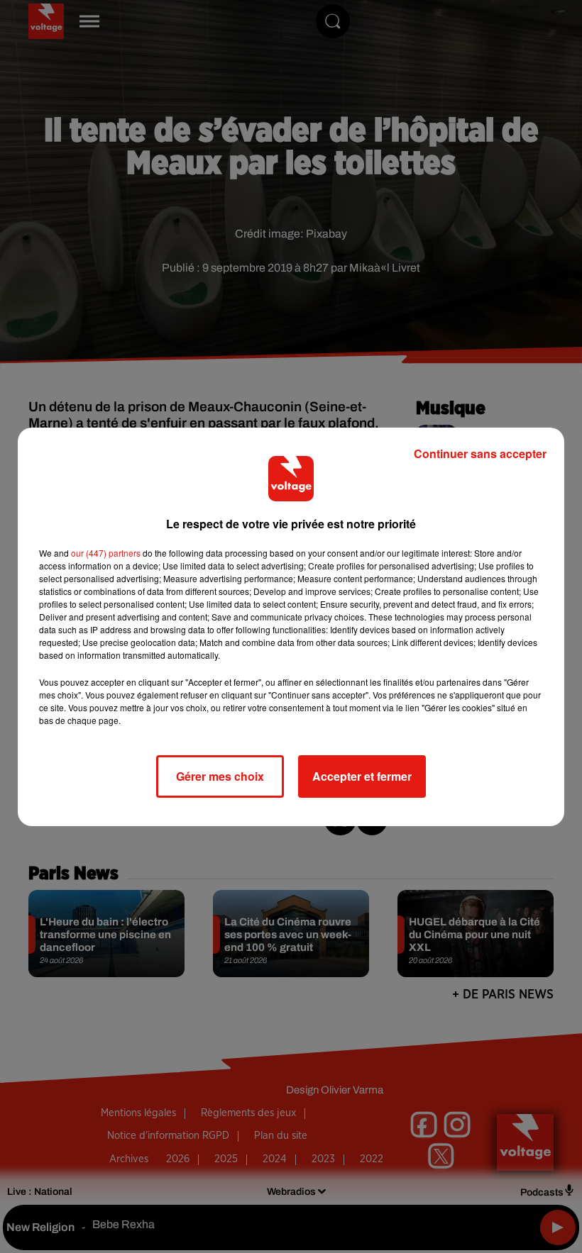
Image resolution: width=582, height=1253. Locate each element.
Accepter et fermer (362, 776)
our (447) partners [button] (106, 553)
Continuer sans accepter (480, 453)
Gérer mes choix (220, 776)
